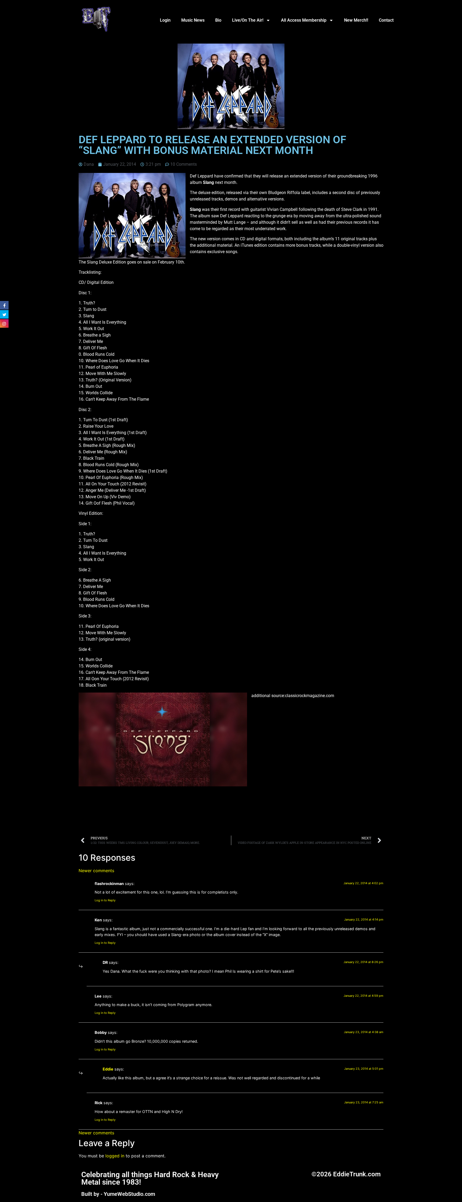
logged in (114, 1155)
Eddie (108, 1069)
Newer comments (96, 870)
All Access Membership (303, 20)
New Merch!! (356, 20)
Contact (386, 20)
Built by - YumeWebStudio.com (118, 1194)
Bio (218, 20)
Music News (193, 20)
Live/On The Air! (247, 20)
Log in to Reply (105, 900)
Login (165, 20)
